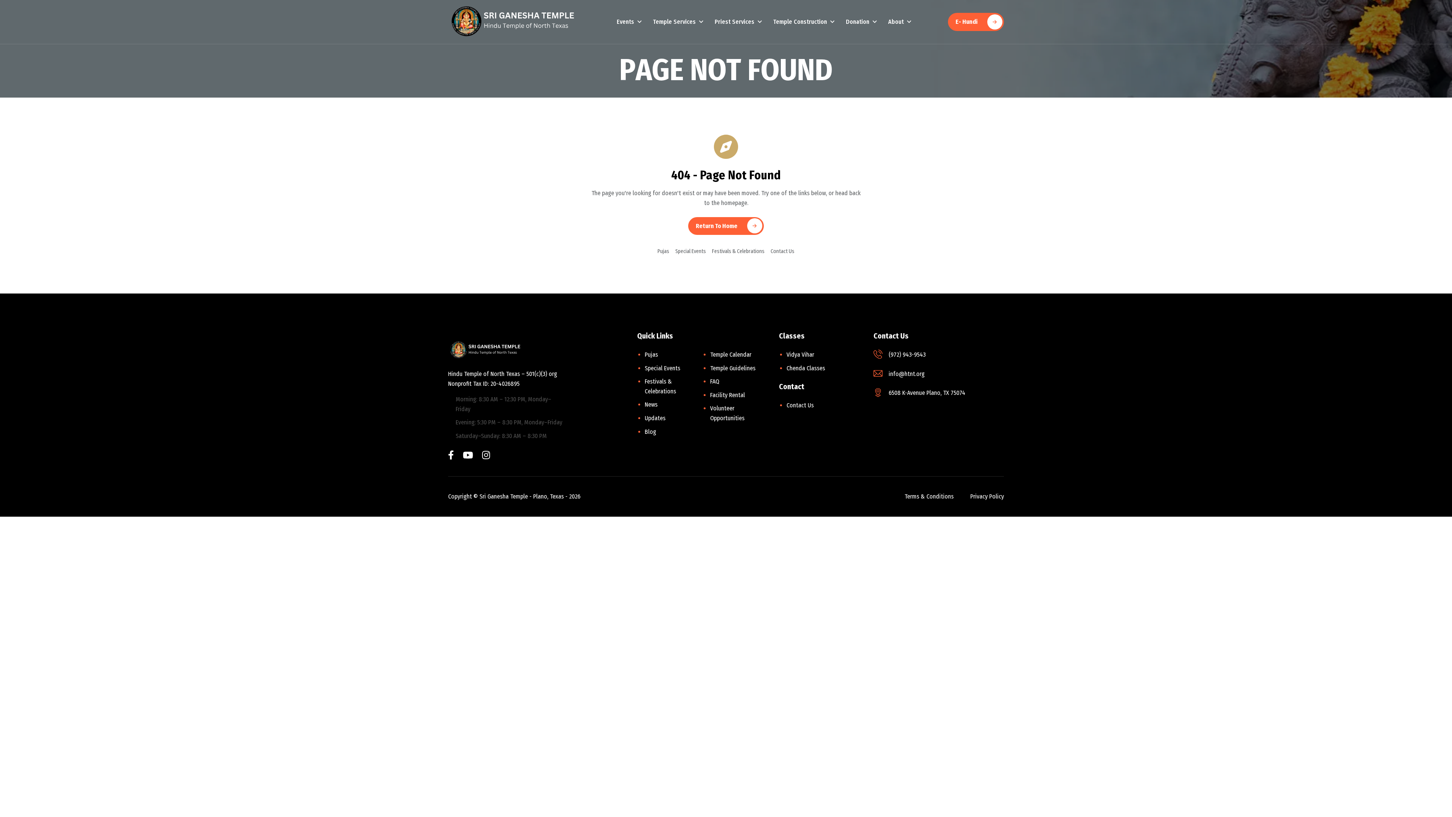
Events (625, 21)
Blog (650, 431)
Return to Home (716, 226)
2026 (574, 496)
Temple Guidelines (732, 368)
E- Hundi (966, 21)
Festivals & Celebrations (738, 251)
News (651, 404)
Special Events (690, 251)
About (896, 21)
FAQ (714, 381)
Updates (655, 418)
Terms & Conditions (929, 496)
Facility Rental (727, 395)
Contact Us (782, 251)
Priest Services (734, 21)
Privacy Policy (987, 496)
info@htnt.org (907, 373)
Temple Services (674, 21)
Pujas (663, 251)
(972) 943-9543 (907, 354)
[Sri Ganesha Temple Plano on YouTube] (468, 455)
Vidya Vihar (800, 354)
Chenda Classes (805, 368)
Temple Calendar (730, 354)
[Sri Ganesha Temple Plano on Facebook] (451, 455)
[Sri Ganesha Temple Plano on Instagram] (486, 455)
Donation (857, 21)
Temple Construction (800, 21)
